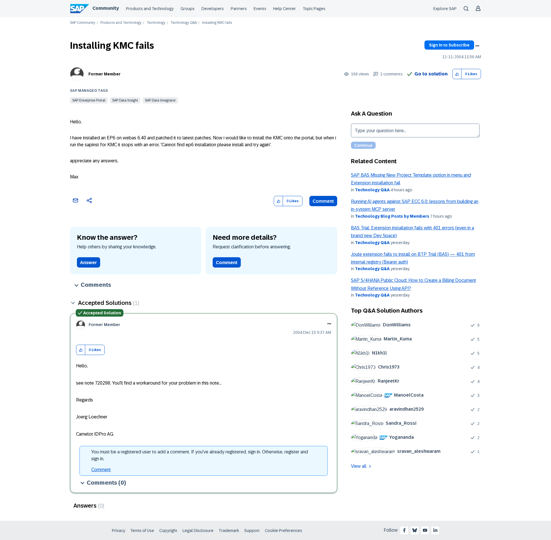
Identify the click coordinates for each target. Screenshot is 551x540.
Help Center (284, 8)
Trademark (229, 530)
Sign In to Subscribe (449, 45)
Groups (188, 8)
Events (260, 8)
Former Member (104, 74)
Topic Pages (314, 8)
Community (105, 8)
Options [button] (477, 46)
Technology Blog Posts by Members (392, 216)
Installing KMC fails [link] (217, 23)
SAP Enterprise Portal (88, 100)
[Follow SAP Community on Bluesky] (414, 530)
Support (252, 530)
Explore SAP (445, 8)
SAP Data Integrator (160, 100)
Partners (239, 8)
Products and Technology (150, 8)
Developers (212, 8)
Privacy (118, 530)
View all (358, 466)
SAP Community (82, 23)
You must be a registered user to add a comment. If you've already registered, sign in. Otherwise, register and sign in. (199, 455)
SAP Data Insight (125, 100)
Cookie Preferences (283, 530)
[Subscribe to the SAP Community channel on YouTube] (425, 530)
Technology (156, 23)
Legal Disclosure (198, 530)
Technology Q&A (183, 23)
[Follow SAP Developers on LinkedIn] (435, 530)
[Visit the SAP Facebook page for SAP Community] (404, 530)
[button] (457, 74)
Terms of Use (142, 530)
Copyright (168, 530)
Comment (323, 201)
